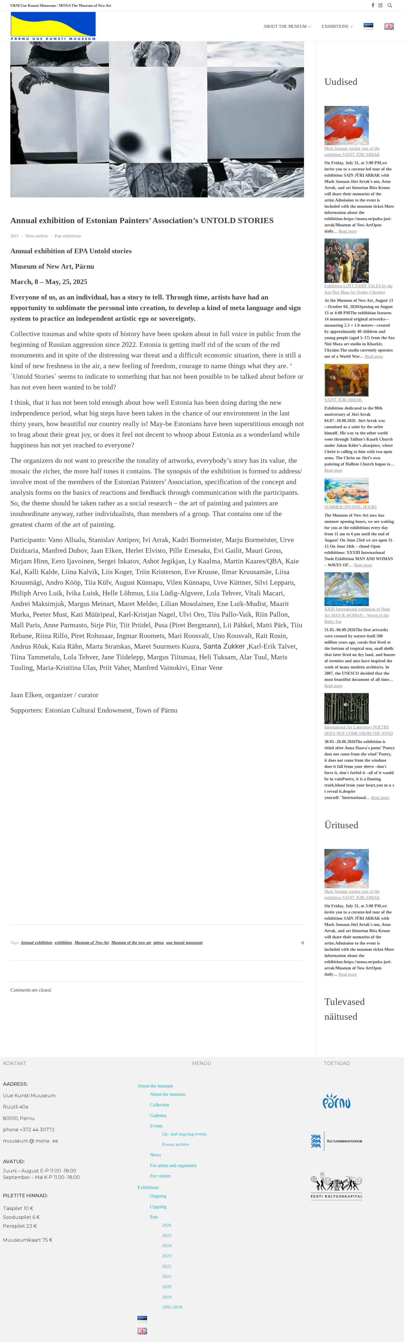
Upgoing (158, 1206)
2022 (167, 1266)
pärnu (158, 942)
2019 (167, 1297)
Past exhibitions (68, 235)
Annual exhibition (36, 942)
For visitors (160, 1175)
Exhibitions (148, 1187)
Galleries (158, 1115)
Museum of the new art (131, 942)
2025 (14, 235)
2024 (167, 1245)
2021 (167, 1276)
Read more (348, 231)
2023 (167, 1256)
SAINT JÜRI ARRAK (343, 400)
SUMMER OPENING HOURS (350, 507)
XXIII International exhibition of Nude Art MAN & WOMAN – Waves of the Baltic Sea (357, 615)
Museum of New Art (92, 942)
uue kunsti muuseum (184, 942)
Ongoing (158, 1195)
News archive (36, 235)
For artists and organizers (173, 1165)
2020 (167, 1286)
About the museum (155, 1085)
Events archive (175, 1144)
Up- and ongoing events (184, 1134)
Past (154, 1216)
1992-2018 (172, 1307)
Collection (159, 1104)
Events (156, 1125)
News (155, 1154)
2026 (167, 1225)
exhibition (63, 942)
